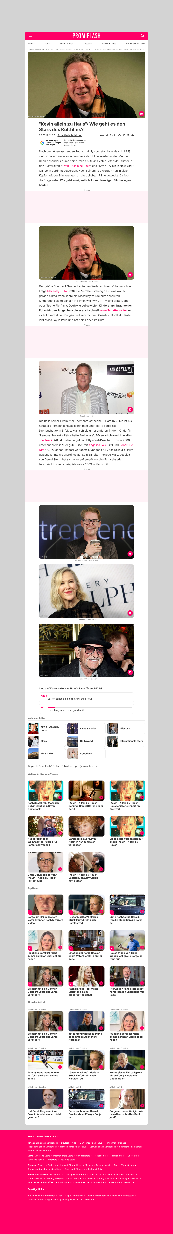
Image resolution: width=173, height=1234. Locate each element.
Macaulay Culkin (58, 291)
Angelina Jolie (98, 445)
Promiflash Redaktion (69, 135)
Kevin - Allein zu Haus (76, 165)
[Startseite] (86, 36)
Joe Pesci (45, 440)
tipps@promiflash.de (86, 766)
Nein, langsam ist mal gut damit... (67, 710)
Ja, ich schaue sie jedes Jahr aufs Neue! (70, 698)
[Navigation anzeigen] (30, 35)
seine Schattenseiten (113, 310)
